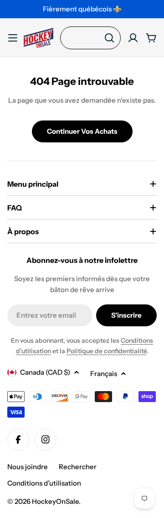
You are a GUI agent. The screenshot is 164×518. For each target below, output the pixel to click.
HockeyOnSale (55, 501)
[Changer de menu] (12, 37)
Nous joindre (27, 466)
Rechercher (78, 466)
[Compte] (133, 37)
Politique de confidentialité (107, 351)
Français (103, 373)
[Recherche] (109, 37)
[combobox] (90, 37)
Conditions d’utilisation (44, 483)
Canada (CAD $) (45, 372)
